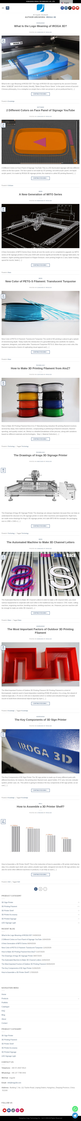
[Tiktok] (13, 1110)
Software (40, 107)
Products (5, 998)
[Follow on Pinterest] (73, 8)
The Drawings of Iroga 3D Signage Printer (40, 455)
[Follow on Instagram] (66, 8)
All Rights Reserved (55, 1118)
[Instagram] (17, 1110)
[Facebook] (9, 1110)
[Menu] (3, 8)
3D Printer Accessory (9, 915)
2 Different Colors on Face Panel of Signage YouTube (40, 110)
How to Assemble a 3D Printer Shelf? (40, 806)
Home (4, 994)
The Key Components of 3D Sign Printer (40, 719)
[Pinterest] (22, 1110)
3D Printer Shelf (8, 911)
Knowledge (40, 23)
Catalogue (5, 1007)
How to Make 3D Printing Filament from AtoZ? (40, 368)
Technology (40, 365)
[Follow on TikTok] (70, 8)
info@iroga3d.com (14, 1083)
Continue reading (40, 94)
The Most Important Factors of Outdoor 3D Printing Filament (24, 964)
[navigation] (66, 3)
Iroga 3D (51, 17)
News (40, 191)
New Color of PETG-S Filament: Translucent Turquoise (40, 281)
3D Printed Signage (9, 919)
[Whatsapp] (75, 1109)
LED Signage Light (9, 923)
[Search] (7, 8)
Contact (4, 1023)
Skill (40, 803)
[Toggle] (78, 998)
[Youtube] (4, 1110)
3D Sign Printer (7, 902)
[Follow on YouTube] (77, 8)
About (4, 1019)
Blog (3, 1015)
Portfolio (5, 1002)
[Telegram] (75, 1115)
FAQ (3, 1011)
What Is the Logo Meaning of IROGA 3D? (40, 26)
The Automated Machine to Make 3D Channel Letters (40, 542)
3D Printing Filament (9, 906)
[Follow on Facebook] (62, 8)
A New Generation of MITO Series (40, 194)
